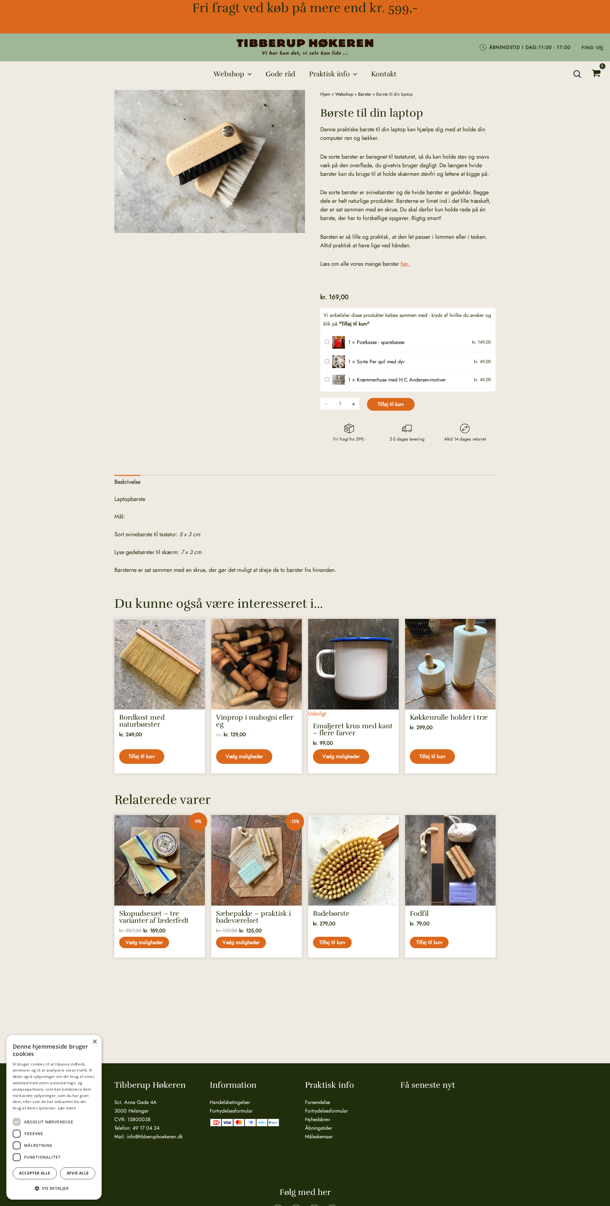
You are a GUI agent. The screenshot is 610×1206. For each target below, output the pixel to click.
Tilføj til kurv (391, 404)
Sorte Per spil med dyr (380, 361)
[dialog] (54, 1117)
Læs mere (67, 1108)
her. (405, 264)
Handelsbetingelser (230, 1102)
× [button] (94, 1041)
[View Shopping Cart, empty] (596, 74)
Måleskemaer (319, 1136)
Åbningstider (318, 1128)
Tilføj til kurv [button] (142, 756)
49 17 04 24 (145, 1128)
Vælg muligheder (244, 756)
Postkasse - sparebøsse (380, 342)
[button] (248, 74)
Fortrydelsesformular (231, 1110)
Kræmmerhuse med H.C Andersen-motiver (401, 379)
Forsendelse (317, 1102)
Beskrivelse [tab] (127, 482)
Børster (364, 94)
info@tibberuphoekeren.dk (155, 1136)
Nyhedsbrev (317, 1119)
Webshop (344, 94)
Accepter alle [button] (34, 1173)
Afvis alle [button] (78, 1173)
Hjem (325, 94)
